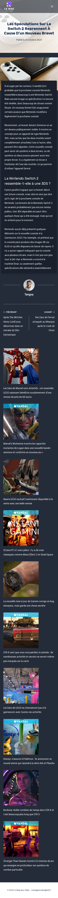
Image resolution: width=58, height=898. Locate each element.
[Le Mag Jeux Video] (9, 6)
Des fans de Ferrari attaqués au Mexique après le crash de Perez (44, 321)
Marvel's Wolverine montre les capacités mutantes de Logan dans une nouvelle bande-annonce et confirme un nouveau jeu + (27, 448)
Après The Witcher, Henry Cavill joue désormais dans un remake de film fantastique (13, 323)
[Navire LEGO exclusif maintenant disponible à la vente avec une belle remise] (29, 477)
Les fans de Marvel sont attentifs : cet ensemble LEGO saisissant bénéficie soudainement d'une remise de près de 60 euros (28, 392)
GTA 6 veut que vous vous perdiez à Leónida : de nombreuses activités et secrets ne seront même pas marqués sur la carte (28, 656)
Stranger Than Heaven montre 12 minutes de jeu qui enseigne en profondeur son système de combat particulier (28, 865)
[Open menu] (52, 6)
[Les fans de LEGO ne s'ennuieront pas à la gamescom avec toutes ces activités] (29, 685)
